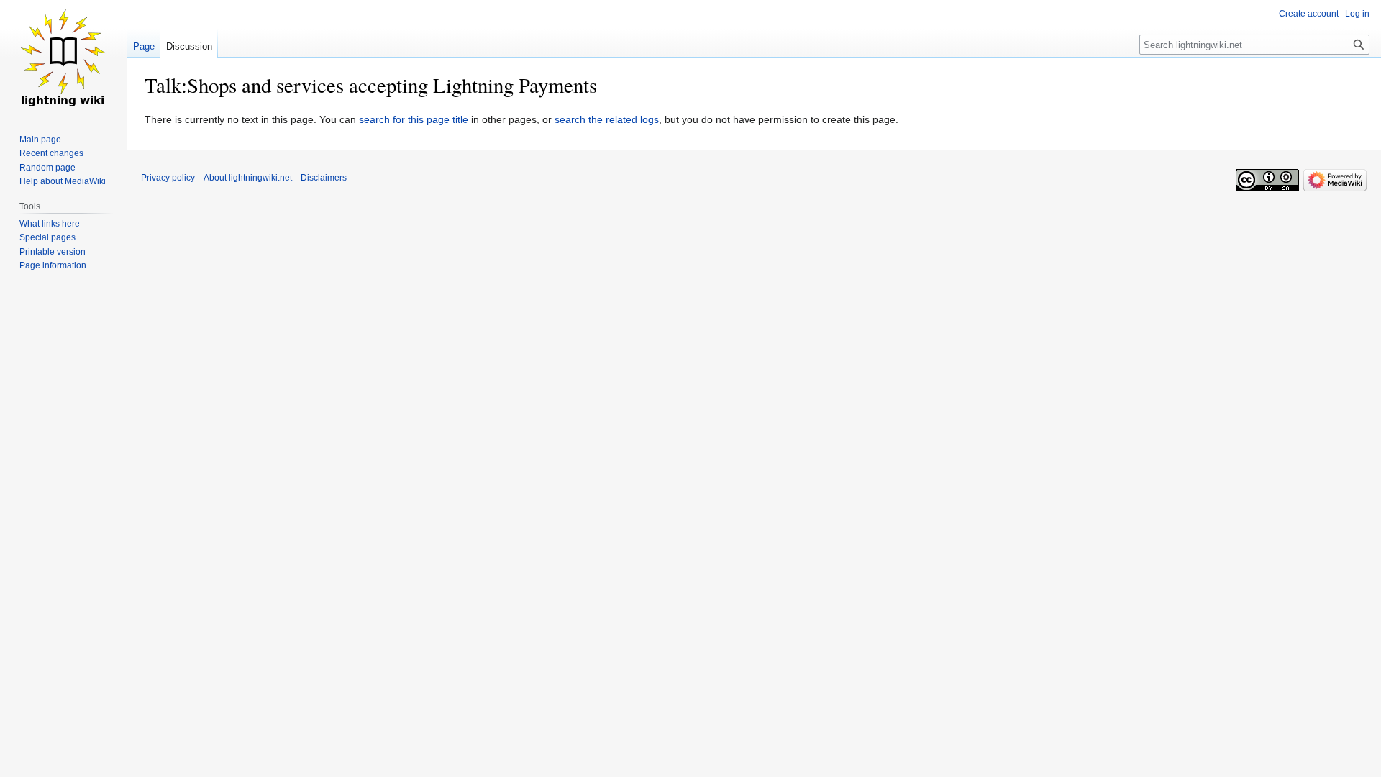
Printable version (52, 252)
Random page (47, 168)
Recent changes (51, 153)
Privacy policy (168, 178)
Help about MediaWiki (62, 181)
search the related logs (607, 119)
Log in (1357, 14)
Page (144, 46)
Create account (1309, 14)
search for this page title (413, 119)
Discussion (189, 46)
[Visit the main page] (63, 57)
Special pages (47, 237)
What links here (49, 224)
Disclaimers (324, 178)
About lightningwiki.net (248, 178)
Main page (40, 140)
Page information (52, 265)
